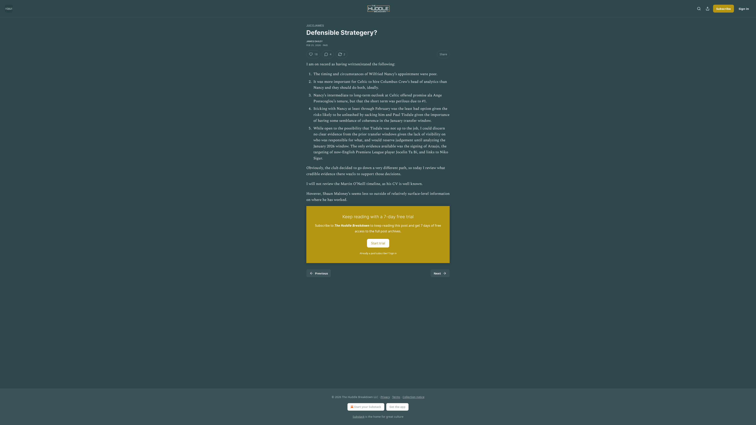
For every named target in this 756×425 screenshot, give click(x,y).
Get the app (397, 407)
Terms (396, 397)
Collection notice (413, 397)
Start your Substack (367, 407)
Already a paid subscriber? (378, 253)
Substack (358, 417)
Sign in (744, 9)
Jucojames (315, 25)
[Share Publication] (708, 9)
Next (437, 273)
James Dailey (314, 41)
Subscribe (723, 9)
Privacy (385, 397)
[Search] (699, 9)
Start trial (378, 243)
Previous (321, 273)
